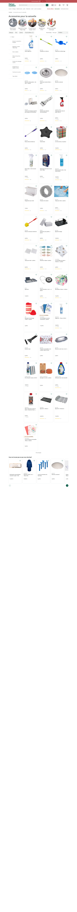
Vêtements (28, 8)
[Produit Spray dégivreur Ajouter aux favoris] (36, 36)
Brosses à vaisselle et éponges (17, 42)
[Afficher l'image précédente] (25, 42)
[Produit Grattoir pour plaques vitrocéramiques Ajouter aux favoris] (51, 96)
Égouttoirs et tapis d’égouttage (16, 47)
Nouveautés (57, 8)
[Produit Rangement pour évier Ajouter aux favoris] (36, 186)
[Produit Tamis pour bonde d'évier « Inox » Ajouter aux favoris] (51, 67)
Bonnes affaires (50, 8)
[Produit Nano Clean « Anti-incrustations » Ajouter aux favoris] (36, 155)
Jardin (24, 8)
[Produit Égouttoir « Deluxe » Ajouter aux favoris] (51, 394)
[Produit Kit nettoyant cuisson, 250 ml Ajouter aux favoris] (36, 363)
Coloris (21, 32)
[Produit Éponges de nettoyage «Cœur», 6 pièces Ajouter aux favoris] (36, 303)
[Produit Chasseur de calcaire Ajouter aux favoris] (51, 186)
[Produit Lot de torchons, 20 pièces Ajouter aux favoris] (66, 127)
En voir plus (38, 452)
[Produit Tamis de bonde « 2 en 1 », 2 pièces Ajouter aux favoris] (51, 274)
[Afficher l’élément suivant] (67, 485)
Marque (11, 32)
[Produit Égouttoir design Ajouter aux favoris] (66, 217)
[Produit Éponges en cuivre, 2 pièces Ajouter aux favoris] (51, 363)
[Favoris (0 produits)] (63, 5)
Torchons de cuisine (17, 72)
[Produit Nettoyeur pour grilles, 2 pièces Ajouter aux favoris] (51, 217)
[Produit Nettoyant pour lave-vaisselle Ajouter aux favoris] (66, 363)
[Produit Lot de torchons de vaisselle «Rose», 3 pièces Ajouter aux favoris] (36, 425)
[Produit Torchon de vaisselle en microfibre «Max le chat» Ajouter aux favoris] (51, 334)
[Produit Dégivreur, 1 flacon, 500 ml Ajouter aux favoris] (66, 303)
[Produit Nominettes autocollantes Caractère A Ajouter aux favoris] (20, 460)
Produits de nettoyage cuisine (17, 62)
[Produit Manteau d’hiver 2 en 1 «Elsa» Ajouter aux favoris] (34, 460)
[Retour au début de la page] (75, 903)
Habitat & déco (19, 8)
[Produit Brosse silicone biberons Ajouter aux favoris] (36, 127)
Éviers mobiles (15, 51)
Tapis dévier (15, 76)
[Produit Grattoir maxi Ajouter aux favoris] (36, 334)
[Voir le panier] (67, 5)
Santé (32, 8)
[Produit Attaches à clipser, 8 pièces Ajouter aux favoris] (51, 246)
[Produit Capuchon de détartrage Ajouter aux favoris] (66, 36)
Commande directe (64, 8)
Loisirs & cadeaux (37, 8)
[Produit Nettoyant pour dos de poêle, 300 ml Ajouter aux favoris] (66, 96)
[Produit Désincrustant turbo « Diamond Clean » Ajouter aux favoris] (66, 155)
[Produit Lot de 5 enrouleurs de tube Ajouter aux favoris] (48, 460)
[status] (32, 5)
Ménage (14, 8)
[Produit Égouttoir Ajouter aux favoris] (36, 274)
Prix (16, 32)
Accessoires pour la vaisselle (19, 12)
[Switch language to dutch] (54, 5)
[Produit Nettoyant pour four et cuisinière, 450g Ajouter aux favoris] (51, 155)
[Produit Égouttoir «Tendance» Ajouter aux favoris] (66, 394)
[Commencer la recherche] (47, 5)
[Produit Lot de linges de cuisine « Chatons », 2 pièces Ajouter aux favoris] (66, 246)
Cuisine (10, 8)
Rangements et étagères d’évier (16, 67)
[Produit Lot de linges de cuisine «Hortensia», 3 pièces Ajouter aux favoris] (51, 303)
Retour (13, 36)
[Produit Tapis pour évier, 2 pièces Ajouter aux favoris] (66, 186)
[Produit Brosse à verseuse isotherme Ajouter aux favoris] (36, 217)
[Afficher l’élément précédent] (10, 485)
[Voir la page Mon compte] (60, 5)
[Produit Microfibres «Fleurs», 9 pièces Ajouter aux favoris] (66, 274)
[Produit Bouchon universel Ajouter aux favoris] (66, 67)
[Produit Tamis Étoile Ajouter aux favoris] (51, 127)
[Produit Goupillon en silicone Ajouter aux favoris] (51, 36)
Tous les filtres (28, 32)
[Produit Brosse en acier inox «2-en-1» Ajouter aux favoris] (66, 334)
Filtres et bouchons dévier (16, 56)
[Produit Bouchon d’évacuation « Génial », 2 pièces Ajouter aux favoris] (36, 67)
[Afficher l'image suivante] (36, 42)
